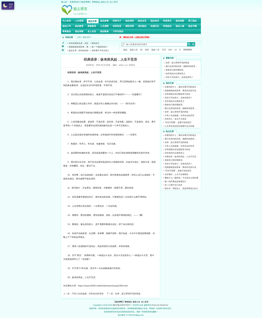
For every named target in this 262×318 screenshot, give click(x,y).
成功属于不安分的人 (100, 50)
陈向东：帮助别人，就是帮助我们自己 (181, 188)
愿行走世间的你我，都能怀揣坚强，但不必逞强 (186, 66)
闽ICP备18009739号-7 (122, 305)
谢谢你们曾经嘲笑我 (174, 70)
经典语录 (71, 72)
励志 (125, 50)
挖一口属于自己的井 (173, 185)
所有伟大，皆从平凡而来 (175, 119)
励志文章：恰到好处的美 (79, 50)
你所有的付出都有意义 (175, 73)
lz (180, 50)
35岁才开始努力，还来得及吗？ (179, 77)
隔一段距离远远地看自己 (175, 181)
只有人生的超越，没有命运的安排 (88, 293)
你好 (147, 50)
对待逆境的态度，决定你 (79, 43)
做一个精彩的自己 (99, 47)
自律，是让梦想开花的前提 (128, 293)
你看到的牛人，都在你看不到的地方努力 (182, 87)
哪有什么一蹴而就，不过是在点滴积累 (181, 178)
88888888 (187, 50)
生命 (79, 162)
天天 (164, 50)
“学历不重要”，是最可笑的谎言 (178, 122)
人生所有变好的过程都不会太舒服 (179, 126)
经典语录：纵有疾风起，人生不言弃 (180, 156)
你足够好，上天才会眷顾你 (176, 174)
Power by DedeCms (160, 305)
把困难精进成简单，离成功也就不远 (180, 90)
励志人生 (134, 50)
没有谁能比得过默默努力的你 (177, 94)
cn (176, 50)
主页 (79, 37)
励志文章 (86, 37)
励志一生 (155, 50)
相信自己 (95, 43)
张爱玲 (133, 134)
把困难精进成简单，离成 (79, 47)
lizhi (170, 50)
